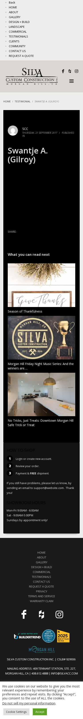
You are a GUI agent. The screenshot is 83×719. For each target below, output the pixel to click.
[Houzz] (69, 71)
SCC (25, 129)
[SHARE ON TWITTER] (11, 237)
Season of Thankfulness (25, 311)
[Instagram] (76, 71)
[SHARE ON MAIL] (42, 237)
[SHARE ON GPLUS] (26, 237)
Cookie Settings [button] (16, 712)
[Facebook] (63, 71)
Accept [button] (39, 712)
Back (12, 2)
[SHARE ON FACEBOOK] (18, 237)
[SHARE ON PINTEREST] (34, 237)
